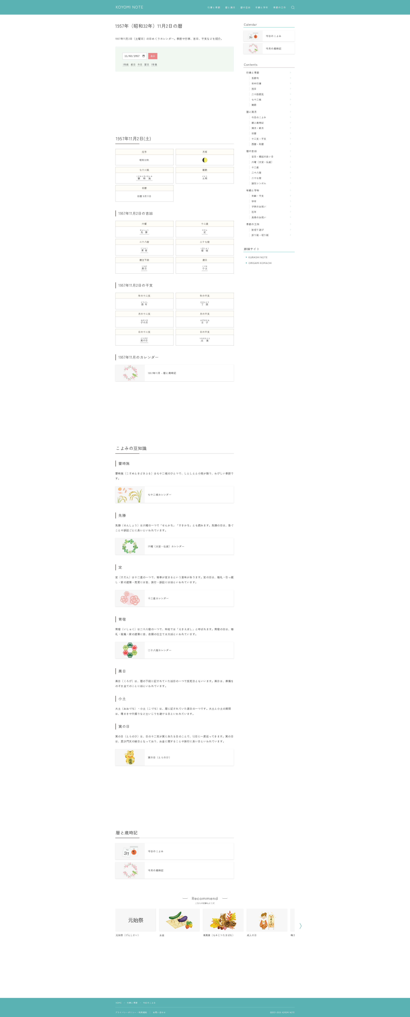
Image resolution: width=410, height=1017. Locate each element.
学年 (254, 201)
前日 (133, 64)
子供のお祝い (259, 206)
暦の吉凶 (245, 7)
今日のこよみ (259, 117)
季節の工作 (279, 7)
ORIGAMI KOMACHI (260, 263)
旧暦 (254, 133)
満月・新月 (258, 128)
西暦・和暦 (258, 144)
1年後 (154, 64)
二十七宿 (256, 178)
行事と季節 (214, 7)
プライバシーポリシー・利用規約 (131, 1012)
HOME (119, 1002)
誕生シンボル (259, 183)
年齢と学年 (261, 7)
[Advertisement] (174, 103)
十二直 (255, 167)
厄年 (254, 211)
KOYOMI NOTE (130, 7)
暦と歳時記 (258, 122)
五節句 (255, 78)
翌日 (146, 64)
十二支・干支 (259, 138)
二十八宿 (256, 172)
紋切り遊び (258, 229)
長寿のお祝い (259, 217)
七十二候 (256, 99)
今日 (140, 64)
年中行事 (256, 83)
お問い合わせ (159, 1012)
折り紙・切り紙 (260, 235)
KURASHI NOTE (258, 257)
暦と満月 (230, 7)
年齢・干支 (258, 195)
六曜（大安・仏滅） (263, 162)
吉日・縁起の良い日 (263, 156)
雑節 (254, 104)
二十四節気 (258, 94)
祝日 (254, 88)
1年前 (126, 64)
